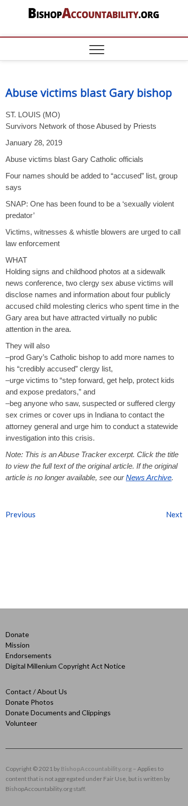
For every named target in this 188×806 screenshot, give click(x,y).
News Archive (148, 477)
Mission (18, 645)
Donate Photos (30, 702)
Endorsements (29, 655)
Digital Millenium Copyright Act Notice (65, 666)
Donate (17, 634)
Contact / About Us (36, 691)
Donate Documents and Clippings (58, 712)
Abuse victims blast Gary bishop (89, 92)
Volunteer (21, 723)
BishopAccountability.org (96, 768)
